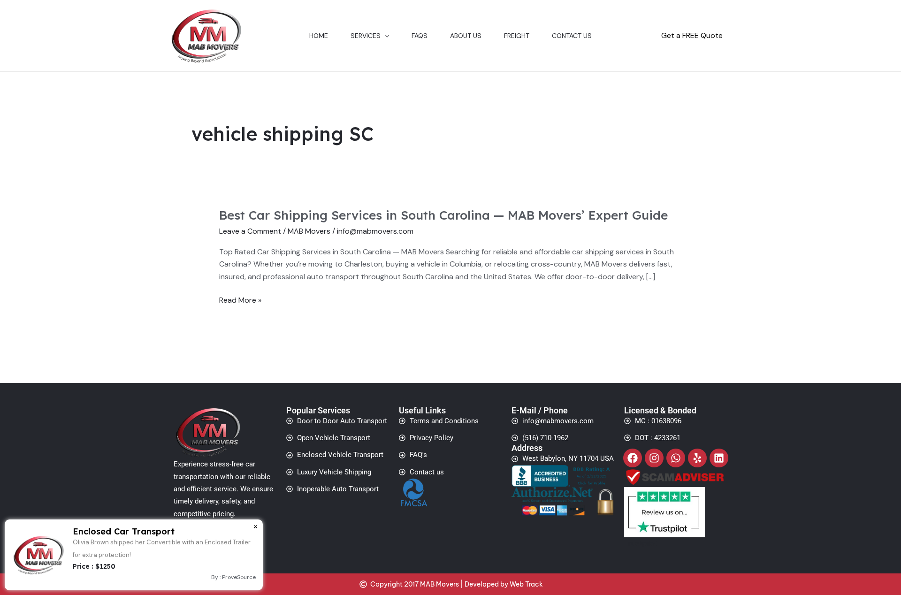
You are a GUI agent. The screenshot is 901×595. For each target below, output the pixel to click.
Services (366, 35)
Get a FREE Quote (692, 35)
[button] (385, 35)
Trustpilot (641, 543)
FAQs (420, 35)
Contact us (572, 35)
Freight (516, 35)
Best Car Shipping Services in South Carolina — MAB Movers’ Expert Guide (443, 215)
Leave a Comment (250, 231)
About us (465, 35)
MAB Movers (309, 231)
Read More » (240, 300)
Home (318, 35)
